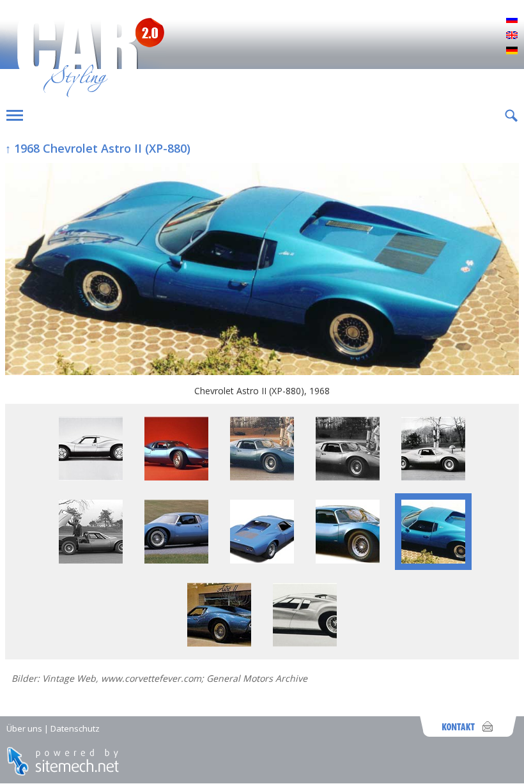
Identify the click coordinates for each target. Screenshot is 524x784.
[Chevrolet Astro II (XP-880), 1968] (262, 270)
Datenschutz (75, 728)
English (512, 36)
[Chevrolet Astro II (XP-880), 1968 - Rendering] (305, 643)
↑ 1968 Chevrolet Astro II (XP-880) (97, 148)
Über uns (24, 728)
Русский (512, 20)
